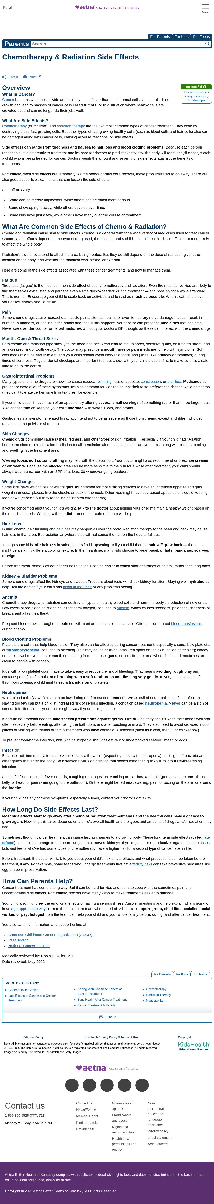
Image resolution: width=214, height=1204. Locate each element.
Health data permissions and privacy (124, 1144)
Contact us (84, 1103)
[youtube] (142, 1085)
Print (32, 77)
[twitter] (107, 1085)
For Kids (182, 37)
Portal (7, 7)
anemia (123, 608)
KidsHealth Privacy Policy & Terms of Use (111, 1037)
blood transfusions (186, 624)
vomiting (104, 381)
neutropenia (156, 703)
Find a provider (87, 1122)
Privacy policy (158, 1131)
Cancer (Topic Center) (24, 990)
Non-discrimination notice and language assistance (158, 1114)
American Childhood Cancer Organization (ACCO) (50, 935)
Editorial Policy (33, 1037)
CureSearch (18, 940)
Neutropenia (154, 1000)
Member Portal (87, 1116)
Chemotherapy (14, 126)
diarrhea (174, 381)
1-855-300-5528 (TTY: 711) (25, 1115)
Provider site (85, 1129)
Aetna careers (158, 1144)
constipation (151, 381)
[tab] (200, 973)
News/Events (86, 1110)
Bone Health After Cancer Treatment (102, 999)
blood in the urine (77, 587)
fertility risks (142, 864)
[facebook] (72, 1085)
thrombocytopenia (22, 650)
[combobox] (117, 44)
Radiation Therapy (158, 995)
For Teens (201, 37)
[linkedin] (89, 1085)
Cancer (8, 100)
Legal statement (160, 1137)
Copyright (184, 1037)
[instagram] (124, 1085)
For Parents (160, 37)
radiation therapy (71, 126)
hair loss (63, 529)
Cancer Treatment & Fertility (96, 1005)
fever (176, 703)
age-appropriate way (28, 909)
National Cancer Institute (29, 946)
